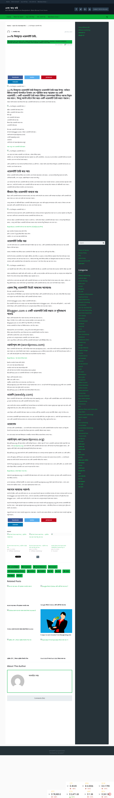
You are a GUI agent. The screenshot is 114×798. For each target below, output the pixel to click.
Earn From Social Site (32, 41)
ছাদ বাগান (80, 457)
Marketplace (82, 374)
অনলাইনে (42, 571)
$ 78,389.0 (56, 794)
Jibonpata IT (60, 753)
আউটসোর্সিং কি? (81, 33)
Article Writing (82, 281)
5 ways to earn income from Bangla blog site (56, 635)
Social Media (82, 425)
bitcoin (80, 286)
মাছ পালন (80, 479)
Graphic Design (83, 350)
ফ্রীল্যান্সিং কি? (81, 35)
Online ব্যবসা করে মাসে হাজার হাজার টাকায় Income (20, 629)
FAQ (79, 255)
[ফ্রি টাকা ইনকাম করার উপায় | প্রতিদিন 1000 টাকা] (17, 539)
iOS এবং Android (83, 364)
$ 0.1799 (106, 786)
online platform (24, 42)
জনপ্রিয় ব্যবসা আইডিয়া (83, 460)
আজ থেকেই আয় (32, 1)
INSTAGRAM (82, 358)
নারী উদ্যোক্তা (81, 463)
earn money (45, 41)
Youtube (47, 42)
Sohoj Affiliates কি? (84, 27)
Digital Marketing (83, 299)
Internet (81, 361)
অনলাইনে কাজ (81, 446)
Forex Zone (81, 331)
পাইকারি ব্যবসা (81, 468)
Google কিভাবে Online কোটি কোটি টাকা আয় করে (53, 605)
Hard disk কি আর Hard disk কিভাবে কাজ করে (53, 658)
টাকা (20, 576)
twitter (32, 77)
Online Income (13, 42)
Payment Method (83, 396)
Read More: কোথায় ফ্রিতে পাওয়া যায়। (17, 471)
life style (81, 372)
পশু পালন (80, 465)
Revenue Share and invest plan (87, 409)
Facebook (81, 323)
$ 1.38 (90, 794)
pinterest (49, 77)
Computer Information (85, 294)
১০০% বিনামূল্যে (14, 567)
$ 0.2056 (89, 786)
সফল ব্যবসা (80, 487)
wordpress (81, 438)
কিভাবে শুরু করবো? (15, 1)
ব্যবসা (79, 473)
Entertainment (83, 321)
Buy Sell (80, 291)
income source (82, 356)
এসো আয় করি (11, 8)
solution (81, 430)
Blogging (81, 289)
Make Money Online (17, 571)
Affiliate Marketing (84, 275)
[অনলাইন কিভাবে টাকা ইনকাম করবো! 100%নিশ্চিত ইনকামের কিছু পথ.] (61, 539)
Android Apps (82, 278)
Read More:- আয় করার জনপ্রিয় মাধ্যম (17, 358)
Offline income (82, 382)
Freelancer (81, 337)
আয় (51, 571)
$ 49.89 (73, 786)
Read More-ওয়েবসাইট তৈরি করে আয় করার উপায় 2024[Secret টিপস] (25, 227)
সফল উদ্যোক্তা (81, 481)
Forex (80, 329)
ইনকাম (67, 571)
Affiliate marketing (84, 30)
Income (53, 567)
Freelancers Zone (83, 340)
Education (81, 318)
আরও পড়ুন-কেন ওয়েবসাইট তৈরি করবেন (16, 147)
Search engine (82, 417)
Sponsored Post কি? (84, 261)
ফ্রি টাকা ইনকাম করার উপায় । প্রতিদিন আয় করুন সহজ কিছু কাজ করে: (38, 546)
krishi (80, 369)
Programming (82, 401)
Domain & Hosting (84, 302)
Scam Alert (81, 412)
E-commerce (82, 305)
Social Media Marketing (85, 428)
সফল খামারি (80, 484)
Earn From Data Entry (85, 310)
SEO (79, 420)
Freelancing (82, 342)
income (80, 353)
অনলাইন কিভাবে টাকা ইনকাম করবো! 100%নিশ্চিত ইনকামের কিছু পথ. (58, 546)
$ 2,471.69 (74, 794)
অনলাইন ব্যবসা (81, 444)
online (32, 571)
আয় (59, 571)
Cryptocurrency (83, 297)
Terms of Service (83, 250)
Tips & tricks (82, 436)
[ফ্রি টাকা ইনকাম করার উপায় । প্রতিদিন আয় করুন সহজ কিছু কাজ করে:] (39, 539)
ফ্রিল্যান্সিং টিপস (81, 471)
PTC (79, 406)
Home (8, 1)
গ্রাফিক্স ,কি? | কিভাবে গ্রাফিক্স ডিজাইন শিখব (17, 658)
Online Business (60, 41)
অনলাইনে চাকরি (81, 449)
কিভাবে (12, 576)
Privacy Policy (82, 253)
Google (80, 345)
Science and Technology (85, 414)
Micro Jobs (81, 377)
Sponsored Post (83, 433)
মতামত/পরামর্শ (81, 263)
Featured (81, 326)
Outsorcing (81, 393)
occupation (81, 380)
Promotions (82, 404)
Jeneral (52, 41)
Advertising (81, 258)
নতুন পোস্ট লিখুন (24, 1)
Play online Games (37, 42)
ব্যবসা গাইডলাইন (81, 476)
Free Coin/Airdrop (83, 334)
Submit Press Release (100, 9)
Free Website (40, 567)
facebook (15, 77)
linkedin (15, 82)
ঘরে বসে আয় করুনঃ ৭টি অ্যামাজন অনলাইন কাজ (18, 605)
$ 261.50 (106, 794)
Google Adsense (83, 348)
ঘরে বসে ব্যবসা (81, 455)
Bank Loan (81, 283)
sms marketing (83, 422)
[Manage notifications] (109, 794)
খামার (79, 452)
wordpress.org (18, 446)
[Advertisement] (39, 61)
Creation (27, 567)
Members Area (42, 1)
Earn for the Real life (17, 41)
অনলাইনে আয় (16, 32)
